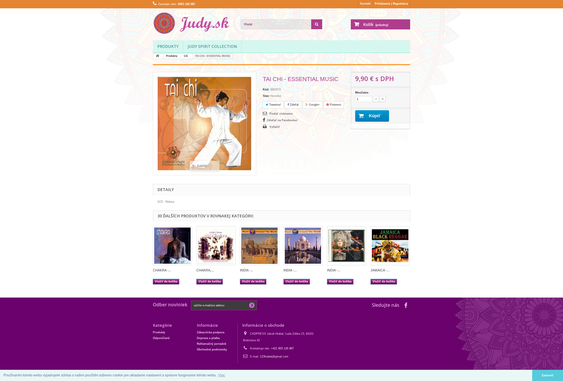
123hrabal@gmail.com (274, 356)
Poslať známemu (281, 113)
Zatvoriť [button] (548, 375)
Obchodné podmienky (212, 349)
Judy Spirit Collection (212, 46)
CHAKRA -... (162, 270)
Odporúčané (161, 338)
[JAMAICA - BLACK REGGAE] (390, 245)
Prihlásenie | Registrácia (391, 3)
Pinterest (335, 104)
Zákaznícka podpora (210, 332)
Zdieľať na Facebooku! (282, 120)
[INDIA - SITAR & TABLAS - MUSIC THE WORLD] (346, 245)
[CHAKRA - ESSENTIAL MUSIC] (172, 245)
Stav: (266, 96)
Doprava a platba (208, 338)
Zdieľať (294, 104)
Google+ (314, 104)
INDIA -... (246, 270)
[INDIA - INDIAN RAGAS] (259, 245)
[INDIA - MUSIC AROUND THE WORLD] (303, 245)
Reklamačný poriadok (211, 343)
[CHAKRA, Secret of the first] (216, 245)
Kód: (266, 89)
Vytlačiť (274, 126)
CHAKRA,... (205, 270)
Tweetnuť (274, 104)
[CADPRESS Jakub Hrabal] (193, 23)
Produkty (168, 46)
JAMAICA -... (380, 270)
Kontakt (365, 3)
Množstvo (361, 92)
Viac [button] (221, 375)
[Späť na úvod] (157, 56)
